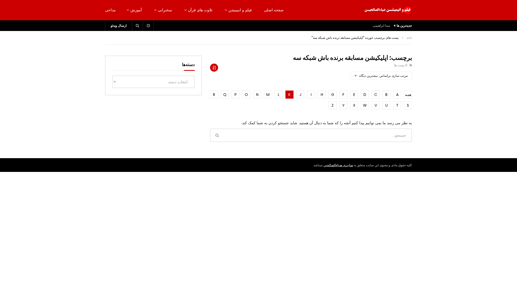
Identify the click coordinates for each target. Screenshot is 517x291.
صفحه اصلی (274, 10)
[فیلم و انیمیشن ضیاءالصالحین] (388, 10)
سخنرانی (165, 10)
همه (408, 94)
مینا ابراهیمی (381, 25)
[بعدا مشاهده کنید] (148, 25)
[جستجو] (137, 25)
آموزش (136, 10)
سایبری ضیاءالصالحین (338, 165)
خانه (409, 37)
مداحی (110, 10)
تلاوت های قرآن (200, 10)
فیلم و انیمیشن (240, 10)
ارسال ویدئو (119, 25)
